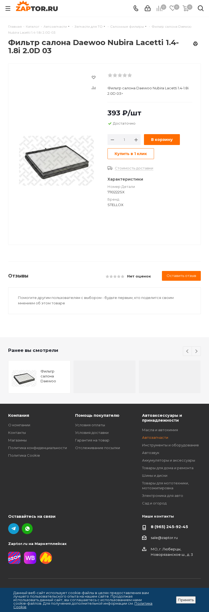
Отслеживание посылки (97, 448)
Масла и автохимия (160, 430)
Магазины (17, 440)
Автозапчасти (155, 437)
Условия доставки (92, 432)
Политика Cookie (24, 455)
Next (196, 351)
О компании (19, 425)
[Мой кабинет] (147, 8)
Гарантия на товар (92, 440)
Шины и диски (154, 475)
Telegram (13, 528)
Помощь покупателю (97, 415)
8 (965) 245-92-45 (169, 527)
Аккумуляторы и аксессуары (168, 460)
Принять (186, 600)
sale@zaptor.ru (164, 537)
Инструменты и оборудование (170, 445)
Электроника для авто (162, 495)
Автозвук (150, 452)
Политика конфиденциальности (37, 448)
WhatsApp (27, 528)
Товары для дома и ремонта (167, 468)
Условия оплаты (90, 425)
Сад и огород (154, 503)
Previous (187, 351)
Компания (18, 415)
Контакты (17, 432)
